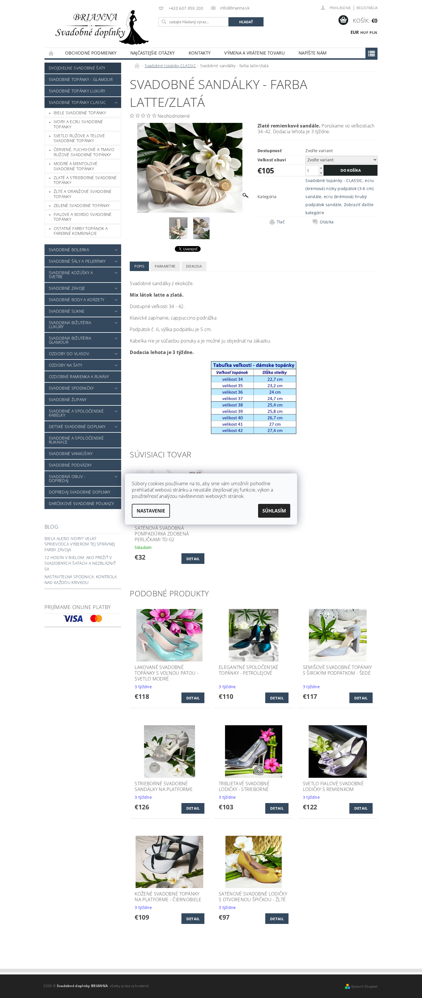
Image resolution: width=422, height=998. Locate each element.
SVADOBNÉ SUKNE (66, 311)
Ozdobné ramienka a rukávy (79, 376)
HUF (364, 32)
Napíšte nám (313, 53)
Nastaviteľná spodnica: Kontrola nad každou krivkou (80, 579)
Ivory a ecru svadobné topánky (78, 124)
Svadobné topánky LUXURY (77, 91)
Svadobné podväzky (70, 465)
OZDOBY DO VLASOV (69, 353)
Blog (51, 526)
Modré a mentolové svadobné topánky (75, 166)
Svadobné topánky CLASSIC (77, 102)
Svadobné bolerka (69, 249)
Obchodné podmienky (91, 53)
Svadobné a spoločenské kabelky (76, 413)
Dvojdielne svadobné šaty (77, 68)
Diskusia (194, 266)
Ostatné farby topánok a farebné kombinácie (81, 231)
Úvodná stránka (51, 53)
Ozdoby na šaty (65, 365)
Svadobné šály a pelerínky (77, 261)
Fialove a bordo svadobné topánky (83, 217)
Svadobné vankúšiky (71, 453)
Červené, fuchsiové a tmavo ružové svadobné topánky (84, 152)
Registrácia (367, 7)
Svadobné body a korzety (76, 299)
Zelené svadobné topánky (82, 205)
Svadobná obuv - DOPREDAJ (67, 478)
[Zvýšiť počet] (321, 168)
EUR (355, 32)
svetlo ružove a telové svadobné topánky (79, 138)
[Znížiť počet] (321, 173)
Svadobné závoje (67, 288)
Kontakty (200, 53)
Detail (193, 558)
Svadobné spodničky (71, 388)
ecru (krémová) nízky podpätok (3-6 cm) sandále (339, 188)
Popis (139, 266)
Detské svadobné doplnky (77, 426)
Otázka (327, 222)
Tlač (281, 222)
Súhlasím (274, 511)
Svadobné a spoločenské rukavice (76, 440)
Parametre (165, 266)
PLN (373, 32)
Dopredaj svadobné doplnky (80, 492)
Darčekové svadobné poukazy (81, 503)
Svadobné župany (68, 399)
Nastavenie (151, 511)
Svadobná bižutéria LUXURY (70, 324)
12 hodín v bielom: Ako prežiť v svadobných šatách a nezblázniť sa (80, 563)
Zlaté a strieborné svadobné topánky (85, 180)
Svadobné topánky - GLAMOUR (81, 79)
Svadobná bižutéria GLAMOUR (70, 340)
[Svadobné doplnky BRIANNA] (100, 27)
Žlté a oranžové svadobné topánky (83, 194)
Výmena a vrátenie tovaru (254, 53)
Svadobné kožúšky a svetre (71, 274)
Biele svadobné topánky (80, 112)
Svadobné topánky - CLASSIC (333, 180)
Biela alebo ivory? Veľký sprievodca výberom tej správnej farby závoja (79, 544)
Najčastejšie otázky (152, 53)
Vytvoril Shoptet (364, 986)
